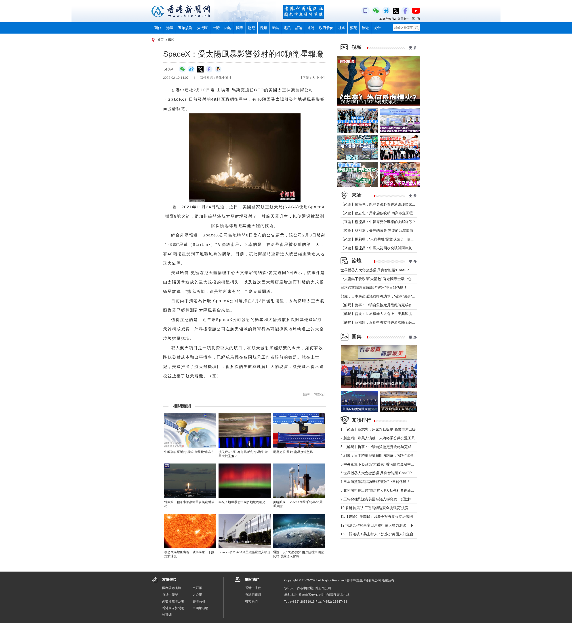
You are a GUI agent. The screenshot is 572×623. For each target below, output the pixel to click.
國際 (239, 28)
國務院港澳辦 (171, 588)
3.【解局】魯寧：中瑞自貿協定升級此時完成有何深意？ (385, 447)
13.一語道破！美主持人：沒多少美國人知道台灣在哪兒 (384, 534)
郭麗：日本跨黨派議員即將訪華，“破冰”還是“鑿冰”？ (382, 296)
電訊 (287, 28)
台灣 (216, 28)
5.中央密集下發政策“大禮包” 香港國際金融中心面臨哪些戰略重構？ (394, 464)
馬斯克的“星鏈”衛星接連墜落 (293, 452)
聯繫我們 (251, 601)
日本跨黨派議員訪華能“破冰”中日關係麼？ (374, 287)
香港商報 (199, 601)
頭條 (158, 28)
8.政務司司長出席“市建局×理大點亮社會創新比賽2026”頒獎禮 (389, 490)
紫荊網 (167, 615)
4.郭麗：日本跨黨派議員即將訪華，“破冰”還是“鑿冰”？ (384, 455)
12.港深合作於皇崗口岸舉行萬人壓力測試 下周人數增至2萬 (389, 525)
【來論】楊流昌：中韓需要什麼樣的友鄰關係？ (378, 222)
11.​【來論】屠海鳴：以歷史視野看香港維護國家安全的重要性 (389, 517)
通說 (310, 28)
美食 (377, 28)
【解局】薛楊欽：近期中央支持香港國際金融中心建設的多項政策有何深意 (399, 322)
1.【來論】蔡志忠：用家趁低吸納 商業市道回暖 (378, 429)
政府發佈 (326, 28)
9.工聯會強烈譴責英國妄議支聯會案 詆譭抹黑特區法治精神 (388, 499)
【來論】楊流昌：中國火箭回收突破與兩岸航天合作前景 (385, 248)
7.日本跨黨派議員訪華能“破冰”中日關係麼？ (375, 482)
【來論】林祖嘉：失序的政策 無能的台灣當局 (377, 230)
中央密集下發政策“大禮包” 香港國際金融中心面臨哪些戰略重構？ (392, 279)
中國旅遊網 (200, 608)
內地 (227, 28)
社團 (341, 28)
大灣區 (202, 28)
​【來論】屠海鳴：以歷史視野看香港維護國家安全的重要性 (387, 204)
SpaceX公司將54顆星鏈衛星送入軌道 (245, 552)
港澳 (169, 28)
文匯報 (197, 588)
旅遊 (365, 28)
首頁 (160, 40)
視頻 (263, 28)
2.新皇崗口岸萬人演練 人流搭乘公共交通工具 (378, 438)
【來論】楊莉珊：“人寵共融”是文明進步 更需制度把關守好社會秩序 (395, 239)
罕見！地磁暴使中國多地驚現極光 (242, 502)
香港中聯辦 (170, 594)
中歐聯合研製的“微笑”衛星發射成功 (188, 452)
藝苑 (353, 28)
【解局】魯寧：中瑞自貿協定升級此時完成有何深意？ (383, 305)
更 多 (413, 48)
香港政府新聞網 (173, 608)
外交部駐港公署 (173, 601)
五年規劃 (185, 28)
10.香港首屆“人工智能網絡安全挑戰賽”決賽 (374, 508)
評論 (299, 28)
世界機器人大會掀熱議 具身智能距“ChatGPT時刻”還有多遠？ (389, 270)
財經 (251, 28)
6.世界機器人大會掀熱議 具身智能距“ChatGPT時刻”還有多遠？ (390, 473)
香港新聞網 (253, 594)
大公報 (197, 594)
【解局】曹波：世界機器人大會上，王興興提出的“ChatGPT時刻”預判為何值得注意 (406, 314)
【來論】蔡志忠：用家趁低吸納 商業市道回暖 (377, 213)
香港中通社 (253, 588)
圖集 (275, 28)
